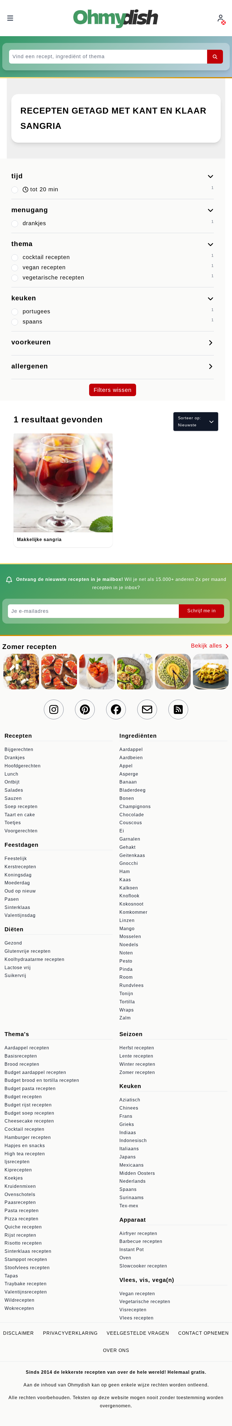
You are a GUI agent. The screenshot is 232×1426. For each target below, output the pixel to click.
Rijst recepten (20, 1235)
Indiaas (127, 1132)
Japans (127, 1156)
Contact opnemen (203, 1333)
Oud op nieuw (20, 891)
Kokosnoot (131, 904)
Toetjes (13, 822)
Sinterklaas (17, 907)
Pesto (125, 961)
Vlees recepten (136, 1318)
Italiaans (129, 1148)
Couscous (130, 822)
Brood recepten (22, 1064)
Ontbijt (12, 782)
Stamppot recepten (26, 1259)
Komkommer (133, 912)
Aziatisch (129, 1099)
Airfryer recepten (138, 1233)
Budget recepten (23, 1096)
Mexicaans (131, 1165)
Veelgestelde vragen (138, 1333)
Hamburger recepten (28, 1137)
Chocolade (131, 814)
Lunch (11, 774)
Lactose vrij (18, 967)
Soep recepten (21, 806)
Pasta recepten (22, 1210)
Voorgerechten (21, 830)
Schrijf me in (201, 610)
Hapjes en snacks (25, 1145)
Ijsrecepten (17, 1161)
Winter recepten (137, 1064)
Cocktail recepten (24, 1129)
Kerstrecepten (20, 866)
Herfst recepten (136, 1047)
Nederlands (132, 1181)
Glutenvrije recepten (28, 951)
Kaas (125, 879)
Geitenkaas (132, 855)
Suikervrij (15, 975)
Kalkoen (128, 887)
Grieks (126, 1124)
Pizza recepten (21, 1218)
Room (126, 977)
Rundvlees (131, 985)
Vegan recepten (137, 1293)
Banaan (128, 782)
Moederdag (17, 882)
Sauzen (13, 798)
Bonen (126, 798)
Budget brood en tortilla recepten (42, 1080)
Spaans (128, 1189)
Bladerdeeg (132, 790)
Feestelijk (16, 858)
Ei (121, 830)
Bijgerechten (19, 749)
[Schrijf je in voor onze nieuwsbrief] (147, 709)
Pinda (126, 969)
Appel (126, 765)
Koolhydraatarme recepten (35, 959)
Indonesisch (133, 1140)
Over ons (116, 1350)
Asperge (128, 774)
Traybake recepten (26, 1283)
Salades (14, 790)
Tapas (11, 1275)
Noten (126, 952)
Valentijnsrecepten (26, 1292)
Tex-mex (128, 1205)
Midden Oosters (137, 1173)
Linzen (127, 920)
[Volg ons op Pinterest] (85, 709)
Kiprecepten (18, 1169)
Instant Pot (131, 1249)
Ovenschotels (20, 1194)
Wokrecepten (19, 1308)
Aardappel (131, 749)
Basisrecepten (21, 1056)
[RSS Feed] (178, 709)
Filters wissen (113, 390)
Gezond (13, 943)
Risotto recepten (23, 1243)
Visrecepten (133, 1309)
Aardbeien (131, 757)
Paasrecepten (20, 1202)
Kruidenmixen (20, 1186)
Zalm (125, 1017)
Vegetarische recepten (144, 1301)
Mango (127, 928)
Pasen (12, 899)
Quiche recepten (23, 1227)
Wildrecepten (20, 1300)
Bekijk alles (207, 646)
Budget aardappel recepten (35, 1072)
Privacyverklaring (70, 1333)
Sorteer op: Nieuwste (189, 421)
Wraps (126, 1010)
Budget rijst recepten (28, 1104)
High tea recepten (25, 1153)
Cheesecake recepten (29, 1121)
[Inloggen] (221, 18)
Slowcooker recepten (143, 1266)
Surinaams (131, 1197)
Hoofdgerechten (23, 765)
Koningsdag (18, 874)
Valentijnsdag (20, 915)
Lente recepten (136, 1056)
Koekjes (14, 1178)
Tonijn (126, 993)
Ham (124, 871)
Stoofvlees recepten (27, 1267)
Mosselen (130, 936)
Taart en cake (20, 814)
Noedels (128, 944)
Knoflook (129, 895)
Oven (125, 1257)
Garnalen (129, 839)
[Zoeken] (215, 56)
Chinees (128, 1108)
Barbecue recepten (140, 1241)
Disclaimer (18, 1333)
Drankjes (15, 757)
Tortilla (127, 1001)
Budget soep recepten (29, 1113)
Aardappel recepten (27, 1047)
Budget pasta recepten (30, 1088)
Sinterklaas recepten (28, 1251)
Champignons (135, 806)
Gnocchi (128, 863)
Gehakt (127, 847)
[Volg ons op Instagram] (54, 709)
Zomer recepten (137, 1072)
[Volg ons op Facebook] (116, 709)
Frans (125, 1116)
